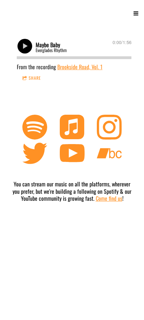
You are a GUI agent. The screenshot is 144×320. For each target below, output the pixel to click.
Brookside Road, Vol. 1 (79, 67)
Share (35, 78)
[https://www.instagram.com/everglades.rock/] (109, 128)
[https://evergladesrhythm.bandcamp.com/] (109, 154)
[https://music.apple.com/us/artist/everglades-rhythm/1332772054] (72, 128)
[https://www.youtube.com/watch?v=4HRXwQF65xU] (72, 154)
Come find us (109, 198)
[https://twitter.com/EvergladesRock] (34, 154)
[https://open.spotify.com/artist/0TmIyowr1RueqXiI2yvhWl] (34, 128)
